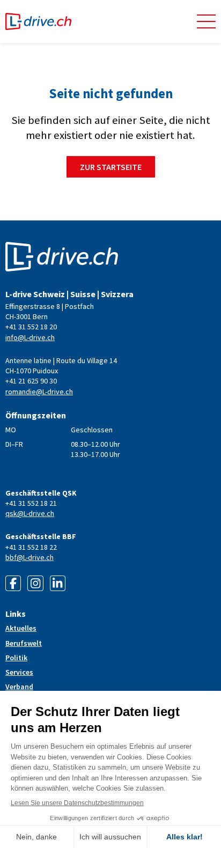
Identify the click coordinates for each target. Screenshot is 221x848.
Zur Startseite (111, 166)
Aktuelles (20, 628)
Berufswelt (23, 643)
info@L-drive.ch (30, 337)
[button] (206, 21)
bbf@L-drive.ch (29, 557)
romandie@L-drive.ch (39, 391)
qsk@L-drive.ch (29, 513)
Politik (16, 657)
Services (19, 672)
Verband (19, 686)
